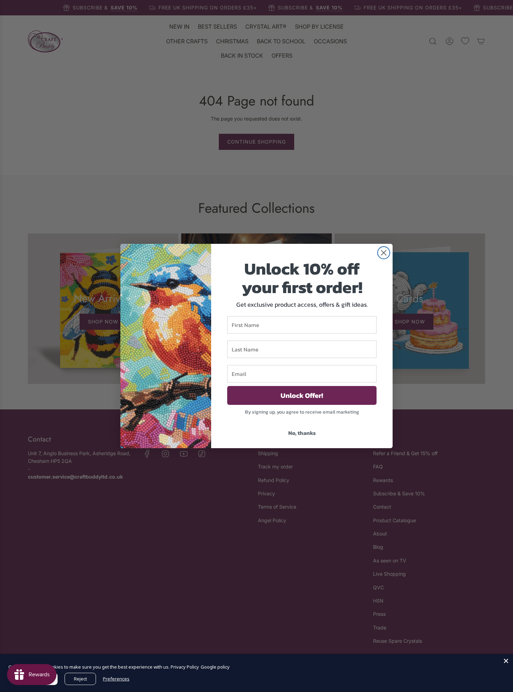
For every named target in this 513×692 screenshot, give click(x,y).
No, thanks (302, 433)
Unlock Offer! (302, 395)
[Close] (506, 660)
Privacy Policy (185, 667)
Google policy (215, 667)
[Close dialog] (384, 253)
